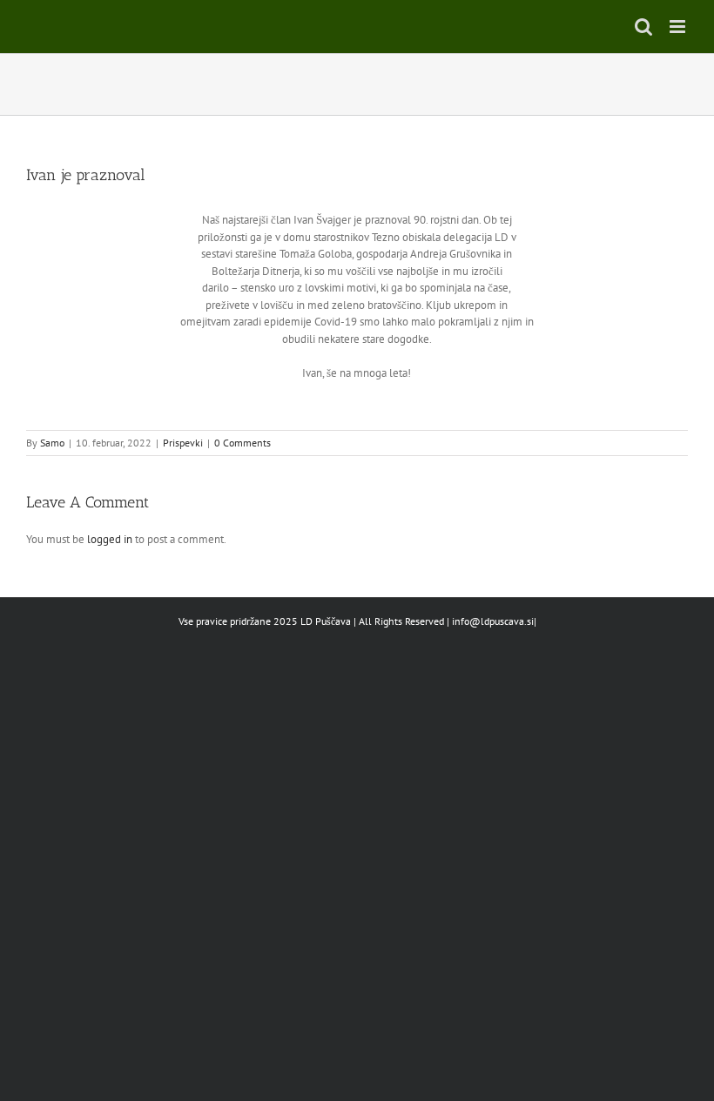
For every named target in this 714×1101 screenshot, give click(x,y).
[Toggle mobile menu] (679, 26)
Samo (52, 442)
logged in (109, 539)
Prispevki (183, 442)
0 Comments (242, 442)
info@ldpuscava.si (493, 621)
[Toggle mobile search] (643, 26)
